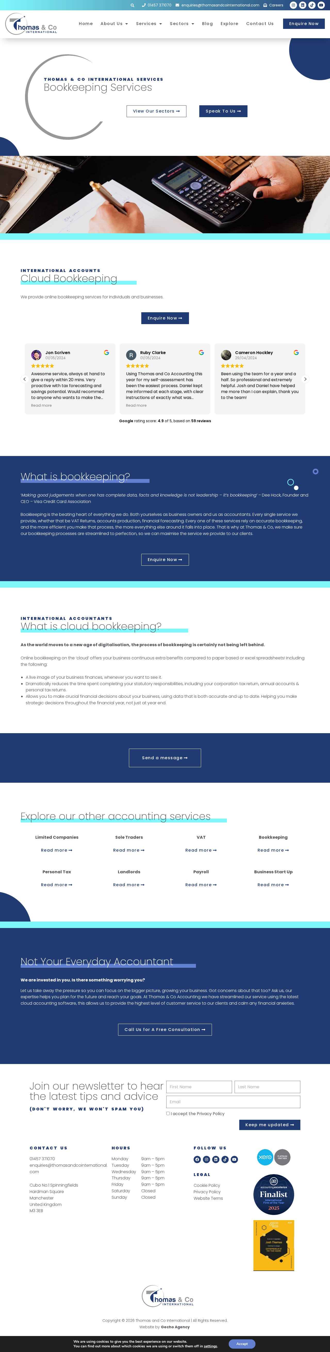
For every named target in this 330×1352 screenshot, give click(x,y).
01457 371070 (42, 1159)
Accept (242, 1343)
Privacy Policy (211, 1114)
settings (210, 1346)
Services (146, 24)
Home (86, 24)
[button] (305, 379)
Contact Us (260, 24)
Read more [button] (41, 405)
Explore (229, 24)
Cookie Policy (207, 1185)
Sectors (179, 24)
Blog (207, 24)
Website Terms (208, 1198)
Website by (164, 1327)
